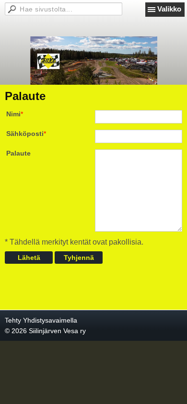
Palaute (18, 153)
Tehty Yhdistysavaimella (41, 320)
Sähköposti (25, 133)
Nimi (13, 114)
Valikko (169, 9)
